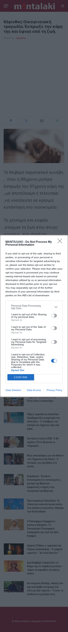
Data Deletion (13, 390)
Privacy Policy (54, 390)
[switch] (54, 315)
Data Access (34, 390)
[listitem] (34, 306)
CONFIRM (20, 377)
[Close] (60, 242)
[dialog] (34, 316)
